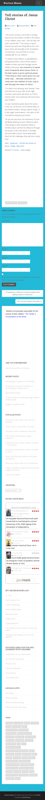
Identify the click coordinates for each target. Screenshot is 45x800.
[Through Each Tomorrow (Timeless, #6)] (8, 570)
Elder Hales (20, 737)
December (16, 726)
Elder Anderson (11, 203)
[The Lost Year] (8, 555)
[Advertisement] (22, 174)
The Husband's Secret (19, 532)
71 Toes (9, 595)
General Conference (13, 747)
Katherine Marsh (17, 555)
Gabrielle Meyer (17, 570)
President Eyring (11, 761)
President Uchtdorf (26, 768)
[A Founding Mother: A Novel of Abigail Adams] (8, 513)
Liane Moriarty (17, 534)
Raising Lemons (12, 614)
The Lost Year (16, 553)
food (24, 744)
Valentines (9, 778)
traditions (33, 775)
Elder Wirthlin (10, 744)
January (18, 754)
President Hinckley (12, 765)
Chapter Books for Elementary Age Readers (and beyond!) (22, 398)
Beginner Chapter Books (15, 404)
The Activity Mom (12, 677)
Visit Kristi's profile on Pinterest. (18, 368)
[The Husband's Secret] (8, 533)
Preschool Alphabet (13, 668)
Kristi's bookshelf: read (23, 507)
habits (32, 751)
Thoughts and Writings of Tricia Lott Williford (20, 636)
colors (8, 726)
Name (5, 249)
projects (9, 771)
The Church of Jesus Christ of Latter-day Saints (21, 629)
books (27, 723)
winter (17, 778)
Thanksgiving (23, 775)
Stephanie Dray (17, 516)
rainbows (17, 771)
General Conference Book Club (16, 751)
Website (5, 266)
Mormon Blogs (11, 698)
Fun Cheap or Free (13, 600)
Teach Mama (11, 673)
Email (4, 257)
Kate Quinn (16, 543)
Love (34, 754)
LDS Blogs (10, 693)
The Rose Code (17, 540)
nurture (8, 758)
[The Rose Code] (8, 542)
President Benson (29, 758)
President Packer (12, 768)
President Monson (27, 765)
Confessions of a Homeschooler (18, 654)
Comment (6, 221)
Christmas (34, 723)
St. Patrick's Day (11, 775)
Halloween (10, 754)
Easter (24, 726)
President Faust (24, 761)
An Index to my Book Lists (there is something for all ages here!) (19, 387)
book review (18, 723)
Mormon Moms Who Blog (16, 707)
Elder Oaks (10, 740)
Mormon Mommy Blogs (15, 702)
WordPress (27, 797)
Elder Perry (19, 740)
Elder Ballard (23, 730)
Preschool (17, 758)
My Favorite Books (13, 393)
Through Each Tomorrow (21, 568)
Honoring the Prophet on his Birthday (20, 381)
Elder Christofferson (24, 733)
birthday (9, 723)
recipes (25, 771)
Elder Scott (29, 740)
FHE (19, 744)
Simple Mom (10, 619)
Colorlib (37, 795)
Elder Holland (30, 737)
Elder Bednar (10, 733)
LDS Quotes (22, 203)
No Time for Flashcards (15, 659)
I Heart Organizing (13, 605)
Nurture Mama (12, 3)
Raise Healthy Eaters (13, 609)
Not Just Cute (11, 664)
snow (31, 771)
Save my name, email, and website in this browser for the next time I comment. (21, 278)
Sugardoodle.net (12, 623)
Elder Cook (10, 737)
